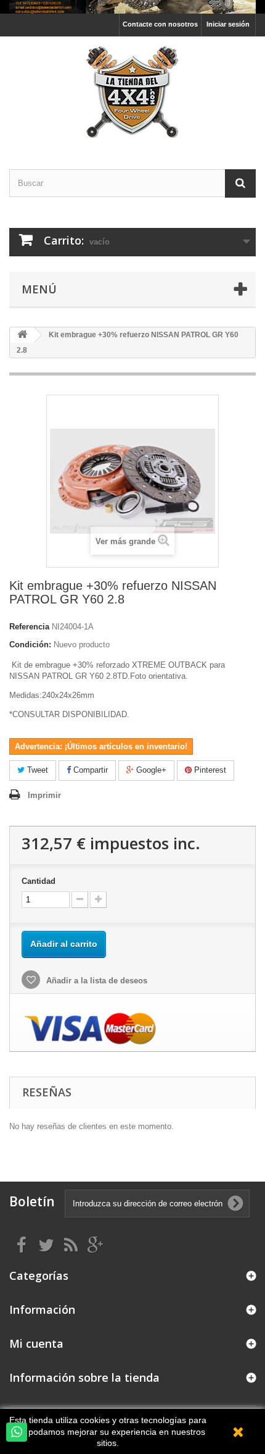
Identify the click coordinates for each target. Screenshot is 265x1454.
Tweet (36, 770)
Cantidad (38, 881)
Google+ (150, 770)
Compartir (89, 770)
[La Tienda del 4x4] (132, 92)
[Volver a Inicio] (22, 335)
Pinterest (209, 770)
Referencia (29, 626)
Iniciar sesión (228, 24)
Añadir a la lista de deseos (95, 980)
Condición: (30, 644)
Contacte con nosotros (160, 24)
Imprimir (44, 795)
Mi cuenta (36, 1343)
